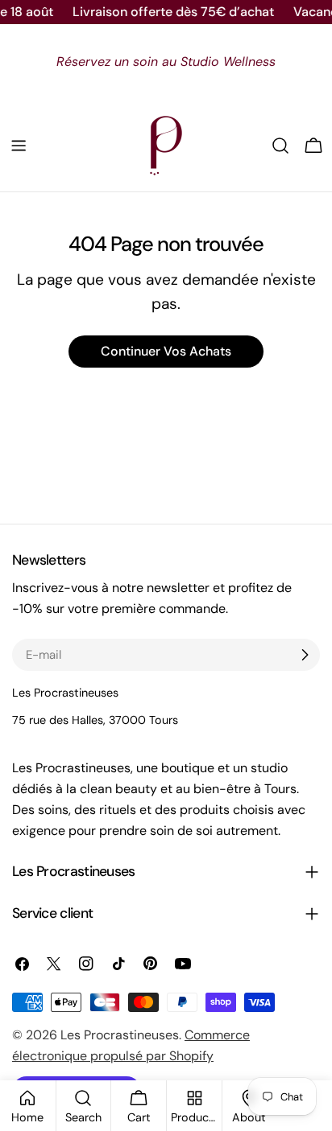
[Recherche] (280, 146)
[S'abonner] (304, 654)
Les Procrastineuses (119, 1034)
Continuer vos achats (166, 351)
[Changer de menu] (18, 146)
